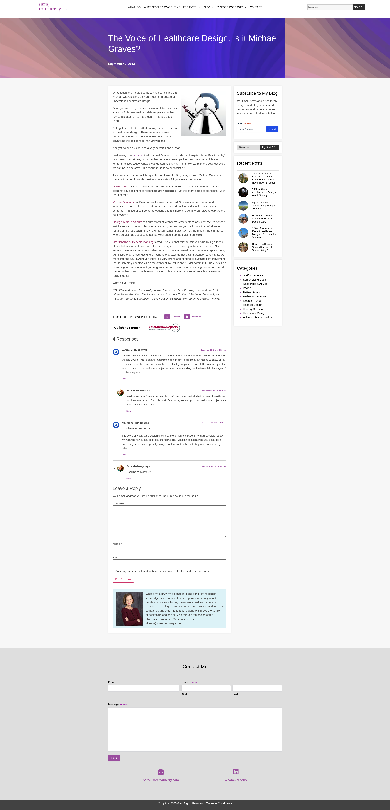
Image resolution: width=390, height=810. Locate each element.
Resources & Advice (255, 283)
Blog (206, 7)
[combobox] (330, 7)
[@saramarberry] (236, 772)
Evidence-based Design (257, 317)
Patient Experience (254, 296)
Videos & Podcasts (230, 7)
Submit (272, 129)
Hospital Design (252, 304)
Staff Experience (253, 275)
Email (117, 557)
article (138, 155)
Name (117, 543)
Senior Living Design (255, 279)
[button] (173, 316)
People (247, 288)
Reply (124, 379)
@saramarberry (236, 780)
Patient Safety (251, 292)
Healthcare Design (254, 313)
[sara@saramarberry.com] (161, 772)
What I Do (134, 7)
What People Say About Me (162, 7)
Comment (119, 503)
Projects (189, 7)
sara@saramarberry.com (161, 780)
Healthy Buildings (253, 309)
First (184, 694)
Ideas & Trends (252, 300)
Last (235, 694)
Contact (256, 7)
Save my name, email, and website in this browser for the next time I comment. (163, 571)
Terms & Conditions (219, 803)
